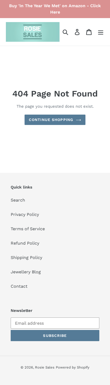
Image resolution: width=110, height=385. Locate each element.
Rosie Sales (44, 367)
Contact (19, 286)
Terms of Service (28, 228)
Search (18, 200)
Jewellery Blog (26, 271)
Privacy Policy (25, 214)
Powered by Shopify (72, 367)
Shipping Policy (26, 257)
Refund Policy (25, 243)
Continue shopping (51, 120)
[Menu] (101, 32)
